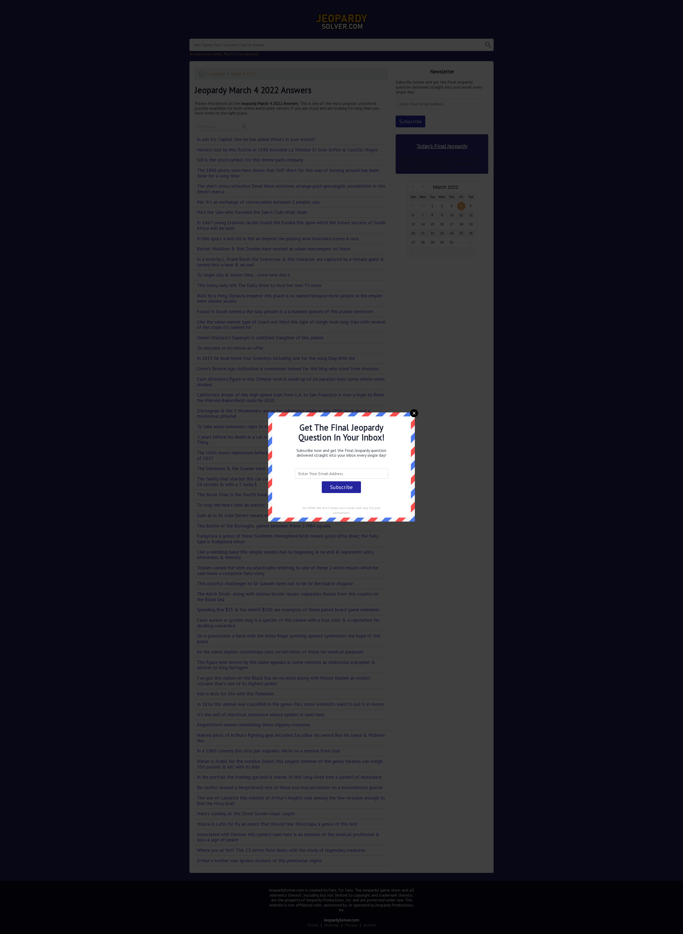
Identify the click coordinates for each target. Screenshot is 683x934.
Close (414, 413)
